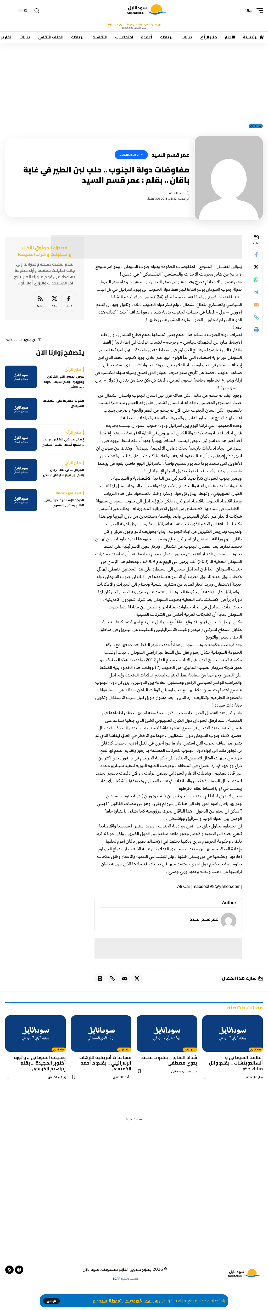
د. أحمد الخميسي (122, 1077)
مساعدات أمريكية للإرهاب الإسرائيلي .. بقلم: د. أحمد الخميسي (105, 1063)
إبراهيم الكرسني (57, 1077)
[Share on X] (256, 267)
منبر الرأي (255, 126)
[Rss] (9, 1270)
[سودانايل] (147, 10)
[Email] (256, 304)
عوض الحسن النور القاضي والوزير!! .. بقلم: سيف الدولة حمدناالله (64, 382)
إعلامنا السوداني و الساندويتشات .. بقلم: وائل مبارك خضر (236, 1063)
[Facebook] (69, 302)
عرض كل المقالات (129, 155)
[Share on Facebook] (256, 254)
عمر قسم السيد (204, 919)
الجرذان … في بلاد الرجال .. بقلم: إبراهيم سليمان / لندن (63, 472)
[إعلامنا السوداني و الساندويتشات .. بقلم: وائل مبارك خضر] (232, 1033)
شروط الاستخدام (107, 1301)
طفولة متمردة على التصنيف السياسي (63, 403)
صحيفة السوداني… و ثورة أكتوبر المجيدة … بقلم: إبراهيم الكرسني (40, 1063)
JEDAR (115, 1278)
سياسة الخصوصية (141, 1301)
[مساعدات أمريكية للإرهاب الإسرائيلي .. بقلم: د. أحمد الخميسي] (101, 1033)
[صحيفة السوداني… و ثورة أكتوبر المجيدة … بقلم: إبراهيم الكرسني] (35, 1033)
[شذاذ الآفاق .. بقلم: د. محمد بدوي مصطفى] (167, 1033)
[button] (51, 1301)
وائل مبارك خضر (254, 1077)
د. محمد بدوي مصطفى (184, 1071)
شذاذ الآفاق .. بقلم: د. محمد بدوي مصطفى (169, 1060)
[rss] (40, 302)
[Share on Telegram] (256, 292)
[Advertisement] (134, 81)
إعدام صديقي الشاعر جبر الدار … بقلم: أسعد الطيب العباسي (63, 442)
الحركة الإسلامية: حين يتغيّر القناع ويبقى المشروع (64, 502)
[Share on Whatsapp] (256, 279)
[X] (55, 302)
